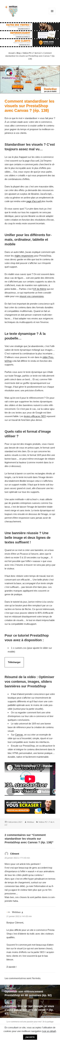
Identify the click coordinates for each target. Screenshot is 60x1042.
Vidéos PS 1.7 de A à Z (31, 53)
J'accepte (30, 1037)
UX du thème (39, 289)
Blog (18, 53)
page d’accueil (33, 201)
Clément (14, 853)
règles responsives (24, 255)
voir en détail (49, 1031)
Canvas (19, 734)
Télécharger (14, 662)
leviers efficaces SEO (35, 416)
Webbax (30, 822)
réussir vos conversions (32, 296)
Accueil (11, 53)
